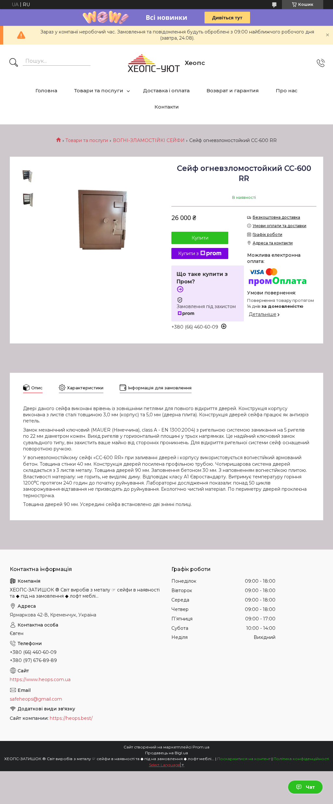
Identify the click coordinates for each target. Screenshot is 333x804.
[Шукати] (14, 63)
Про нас (287, 90)
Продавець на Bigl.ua (166, 752)
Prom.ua (201, 747)
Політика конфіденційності (301, 758)
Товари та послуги (98, 90)
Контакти (166, 107)
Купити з (188, 253)
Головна (46, 90)
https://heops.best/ (71, 718)
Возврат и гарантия (232, 90)
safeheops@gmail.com (36, 699)
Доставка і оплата (166, 90)
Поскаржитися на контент (244, 758)
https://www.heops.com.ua (40, 679)
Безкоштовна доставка (276, 217)
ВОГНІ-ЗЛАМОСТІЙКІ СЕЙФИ (149, 140)
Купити (200, 238)
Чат (310, 787)
